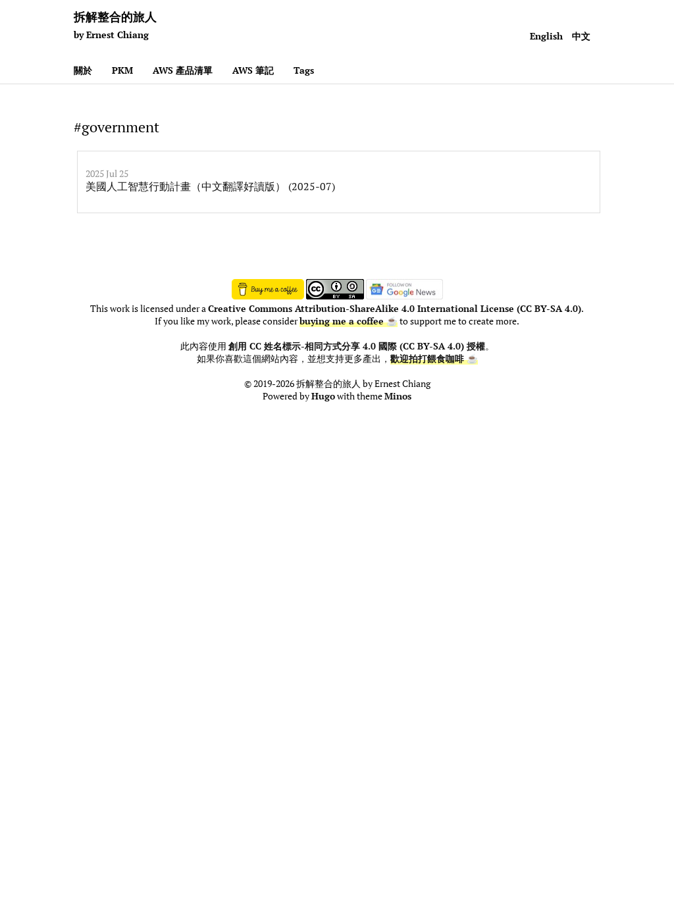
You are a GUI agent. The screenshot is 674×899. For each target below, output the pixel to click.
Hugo (323, 396)
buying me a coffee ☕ (348, 321)
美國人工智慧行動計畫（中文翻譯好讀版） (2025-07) (210, 186)
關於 (83, 70)
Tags (304, 70)
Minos (397, 396)
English (546, 36)
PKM (122, 70)
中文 (581, 36)
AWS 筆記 (253, 70)
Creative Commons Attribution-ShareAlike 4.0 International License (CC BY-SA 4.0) (394, 309)
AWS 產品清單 (183, 70)
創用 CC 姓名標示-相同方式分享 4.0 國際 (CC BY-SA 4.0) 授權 (356, 346)
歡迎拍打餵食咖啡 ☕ (434, 359)
